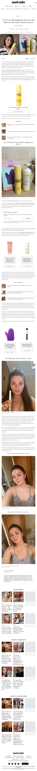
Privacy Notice (30, 221)
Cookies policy (15, 759)
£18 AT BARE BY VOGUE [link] (10, 266)
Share (4, 58)
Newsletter (33, 58)
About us (23, 759)
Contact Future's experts (18, 756)
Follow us (28, 58)
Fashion (7, 6)
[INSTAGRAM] (10, 570)
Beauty (11, 6)
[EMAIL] (12, 570)
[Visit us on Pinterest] (18, 764)
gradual (12, 69)
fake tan (30, 64)
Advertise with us (20, 757)
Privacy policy (29, 757)
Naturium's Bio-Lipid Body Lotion (26, 232)
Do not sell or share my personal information (18, 760)
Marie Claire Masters (18, 8)
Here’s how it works (29, 32)
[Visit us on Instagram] (12, 764)
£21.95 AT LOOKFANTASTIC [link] (18, 111)
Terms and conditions (9, 757)
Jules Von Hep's (16, 200)
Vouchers (29, 6)
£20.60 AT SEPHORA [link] (26, 350)
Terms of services (14, 221)
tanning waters (8, 69)
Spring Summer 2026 (26, 8)
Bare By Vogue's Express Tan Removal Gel (25, 203)
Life (20, 6)
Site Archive (8, 756)
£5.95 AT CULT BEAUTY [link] (10, 352)
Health (16, 6)
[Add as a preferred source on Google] (28, 764)
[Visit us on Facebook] (15, 764)
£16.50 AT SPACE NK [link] (27, 266)
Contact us (28, 756)
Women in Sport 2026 (10, 8)
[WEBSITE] (11, 570)
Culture (24, 6)
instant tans (18, 69)
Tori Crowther (6, 570)
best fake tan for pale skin (6, 74)
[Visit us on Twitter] (9, 764)
